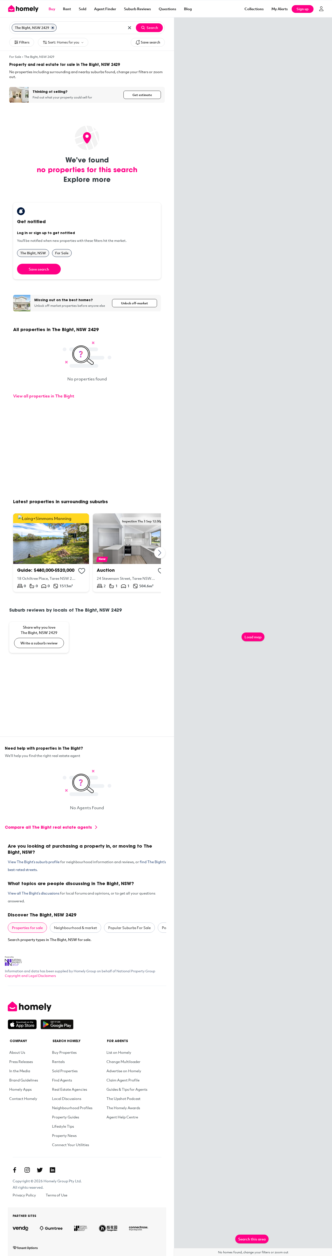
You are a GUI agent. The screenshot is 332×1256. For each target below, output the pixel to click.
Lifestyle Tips (63, 1126)
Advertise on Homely (123, 1070)
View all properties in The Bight (43, 396)
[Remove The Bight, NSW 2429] (53, 28)
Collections (254, 8)
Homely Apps (20, 1089)
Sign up (303, 9)
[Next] (160, 553)
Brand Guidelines (23, 1080)
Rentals (58, 1061)
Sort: (63, 42)
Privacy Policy (24, 1195)
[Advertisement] (87, 449)
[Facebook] (14, 1170)
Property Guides (65, 1117)
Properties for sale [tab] (27, 927)
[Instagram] (27, 1170)
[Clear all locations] (129, 27)
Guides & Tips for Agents (126, 1089)
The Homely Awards (123, 1107)
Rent (67, 8)
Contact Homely (23, 1098)
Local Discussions (66, 1098)
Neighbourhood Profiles (72, 1107)
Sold (82, 8)
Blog (188, 8)
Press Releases (21, 1061)
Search (152, 27)
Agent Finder (105, 8)
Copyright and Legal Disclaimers (30, 975)
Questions (167, 8)
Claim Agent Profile (123, 1080)
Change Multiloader (123, 1061)
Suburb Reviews (137, 8)
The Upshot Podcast (123, 1098)
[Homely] (40, 1006)
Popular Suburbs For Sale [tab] (129, 927)
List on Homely (118, 1052)
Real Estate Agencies (69, 1089)
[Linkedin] (52, 1170)
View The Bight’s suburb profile (34, 861)
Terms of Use (56, 1195)
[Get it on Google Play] (57, 1024)
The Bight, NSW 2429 (39, 56)
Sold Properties (65, 1070)
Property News (64, 1135)
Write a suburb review (39, 643)
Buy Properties (64, 1052)
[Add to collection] (81, 571)
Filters (24, 42)
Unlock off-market (134, 303)
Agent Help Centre (122, 1117)
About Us (17, 1052)
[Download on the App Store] (24, 1024)
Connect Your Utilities (70, 1144)
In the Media (19, 1070)
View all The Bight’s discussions (33, 893)
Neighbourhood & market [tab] (75, 927)
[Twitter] (40, 1170)
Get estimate (142, 95)
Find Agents (62, 1080)
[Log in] (321, 9)
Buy (52, 8)
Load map (253, 636)
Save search (150, 42)
